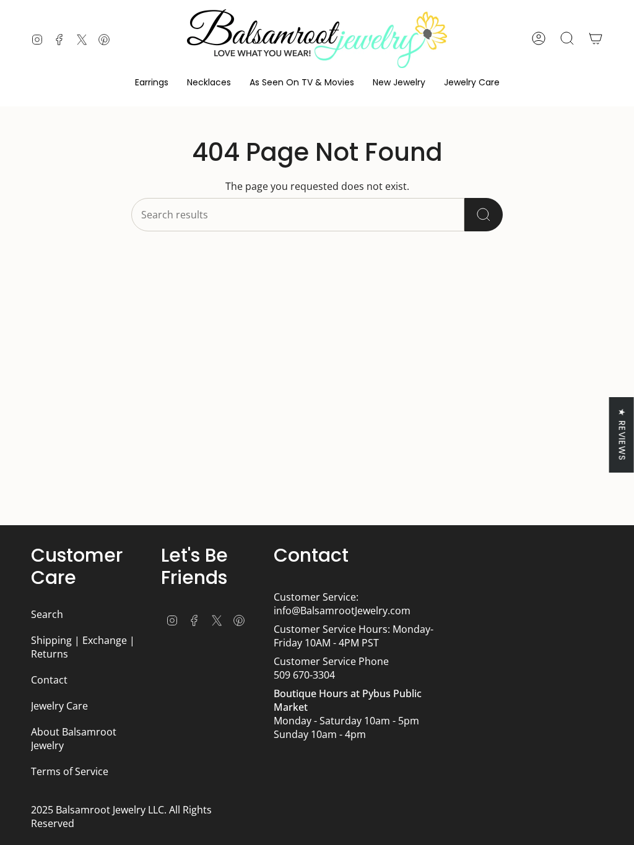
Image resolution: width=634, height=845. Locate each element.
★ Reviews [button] (622, 434)
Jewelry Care (59, 706)
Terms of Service (69, 771)
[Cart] (595, 38)
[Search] (483, 214)
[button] (152, 82)
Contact (49, 680)
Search (47, 614)
